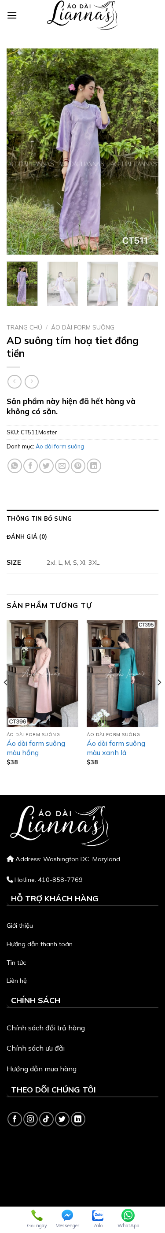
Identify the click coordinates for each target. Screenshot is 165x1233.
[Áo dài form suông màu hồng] (42, 673)
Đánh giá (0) (27, 536)
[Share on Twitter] (46, 466)
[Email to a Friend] (62, 466)
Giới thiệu (20, 925)
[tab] (82, 518)
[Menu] (12, 15)
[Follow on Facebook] (14, 1119)
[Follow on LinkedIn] (78, 1119)
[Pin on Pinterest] (78, 466)
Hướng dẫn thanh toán (40, 944)
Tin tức (16, 962)
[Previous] (21, 151)
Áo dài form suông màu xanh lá (116, 748)
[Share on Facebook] (30, 466)
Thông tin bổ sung (39, 518)
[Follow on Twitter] (62, 1119)
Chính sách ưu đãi (36, 1048)
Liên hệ (17, 981)
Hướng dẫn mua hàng (42, 1068)
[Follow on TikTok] (46, 1119)
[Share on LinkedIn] (94, 466)
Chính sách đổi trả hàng (46, 1027)
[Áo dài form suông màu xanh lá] (122, 673)
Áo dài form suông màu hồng (36, 748)
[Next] (144, 151)
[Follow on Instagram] (30, 1119)
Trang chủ (24, 327)
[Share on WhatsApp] (14, 466)
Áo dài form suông (82, 327)
